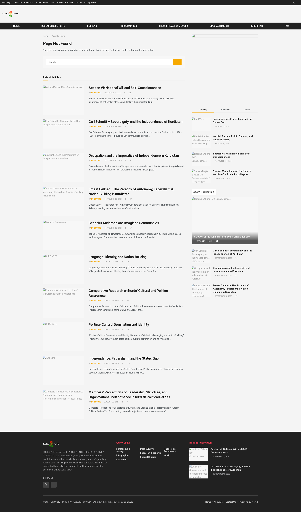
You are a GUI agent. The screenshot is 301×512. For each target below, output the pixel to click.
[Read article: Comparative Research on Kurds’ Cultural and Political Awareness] (63, 303)
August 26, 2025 (111, 301)
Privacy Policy (90, 3)
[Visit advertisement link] (225, 67)
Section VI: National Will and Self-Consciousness (125, 88)
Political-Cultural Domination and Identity (119, 325)
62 (130, 160)
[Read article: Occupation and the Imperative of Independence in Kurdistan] (63, 167)
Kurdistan (257, 26)
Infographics (129, 26)
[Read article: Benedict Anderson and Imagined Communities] (63, 235)
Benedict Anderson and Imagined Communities (124, 223)
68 (127, 262)
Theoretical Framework (173, 26)
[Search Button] (297, 26)
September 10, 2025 (112, 160)
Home (16, 26)
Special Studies (219, 26)
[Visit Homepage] (10, 14)
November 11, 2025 (112, 93)
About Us (18, 3)
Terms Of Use (42, 3)
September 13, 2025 (112, 127)
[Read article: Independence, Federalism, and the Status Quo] (63, 370)
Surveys (92, 26)
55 (127, 301)
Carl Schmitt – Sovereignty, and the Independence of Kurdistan (135, 122)
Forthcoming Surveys (123, 450)
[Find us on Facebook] (298, 2)
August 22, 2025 (111, 402)
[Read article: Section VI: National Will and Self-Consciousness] (63, 100)
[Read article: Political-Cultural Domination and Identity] (63, 336)
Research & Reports (53, 26)
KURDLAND (128, 502)
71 (127, 402)
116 (127, 363)
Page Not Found (58, 36)
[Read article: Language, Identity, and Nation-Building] (63, 269)
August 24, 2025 (111, 330)
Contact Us (29, 3)
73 (130, 127)
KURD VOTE (96, 93)
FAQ (287, 26)
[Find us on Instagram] (289, 2)
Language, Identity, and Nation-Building (118, 257)
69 (130, 228)
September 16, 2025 (112, 228)
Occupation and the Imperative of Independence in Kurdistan (134, 155)
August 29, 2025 (111, 262)
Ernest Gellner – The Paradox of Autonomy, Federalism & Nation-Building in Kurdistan (231, 288)
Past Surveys (147, 449)
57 (130, 199)
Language (6, 3)
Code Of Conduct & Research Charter (66, 3)
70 (127, 330)
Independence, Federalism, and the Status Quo (124, 358)
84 (129, 93)
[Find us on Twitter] (294, 2)
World (167, 455)
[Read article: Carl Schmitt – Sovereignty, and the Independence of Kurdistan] (63, 134)
